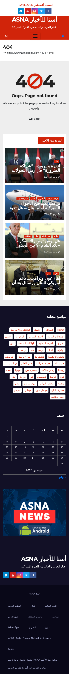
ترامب (23, 350)
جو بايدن (9, 356)
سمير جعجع (31, 370)
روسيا (61, 370)
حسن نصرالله (43, 363)
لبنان (56, 161)
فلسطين (41, 376)
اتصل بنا (32, 627)
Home (50, 52)
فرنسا (53, 376)
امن (12, 343)
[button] (7, 36)
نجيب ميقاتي (57, 397)
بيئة (32, 350)
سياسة (55, 616)
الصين (8, 336)
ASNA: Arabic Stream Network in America (29, 638)
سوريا (18, 370)
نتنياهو (17, 390)
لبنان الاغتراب (23, 199)
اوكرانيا (60, 350)
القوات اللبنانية (46, 343)
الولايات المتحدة (52, 199)
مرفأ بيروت (30, 383)
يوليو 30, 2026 (50, 177)
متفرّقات (28, 236)
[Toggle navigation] (35, 36)
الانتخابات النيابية (56, 336)
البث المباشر (50, 606)
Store (11, 649)
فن (31, 376)
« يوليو (62, 477)
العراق (61, 343)
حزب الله (59, 363)
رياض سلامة (47, 370)
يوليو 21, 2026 (50, 214)
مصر (17, 383)
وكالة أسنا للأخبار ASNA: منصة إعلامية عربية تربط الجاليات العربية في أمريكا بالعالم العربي (32, 663)
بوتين (40, 350)
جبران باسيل (24, 356)
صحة (8, 370)
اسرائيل (49, 329)
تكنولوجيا (39, 356)
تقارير (40, 199)
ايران (50, 350)
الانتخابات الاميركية (20, 329)
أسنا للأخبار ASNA (34, 19)
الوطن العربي (14, 606)
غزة (62, 376)
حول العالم (46, 236)
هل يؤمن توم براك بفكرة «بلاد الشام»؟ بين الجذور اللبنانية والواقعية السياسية (37, 245)
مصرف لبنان (57, 390)
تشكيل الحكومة (56, 356)
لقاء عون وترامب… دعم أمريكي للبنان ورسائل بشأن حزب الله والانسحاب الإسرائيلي (36, 285)
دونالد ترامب (10, 363)
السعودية (20, 336)
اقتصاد (37, 329)
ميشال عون (41, 390)
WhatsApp (13, 627)
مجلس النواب (47, 383)
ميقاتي (27, 390)
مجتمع (61, 383)
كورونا (22, 376)
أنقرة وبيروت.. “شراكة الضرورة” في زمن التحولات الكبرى (36, 170)
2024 (38, 593)
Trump (60, 329)
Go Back (34, 118)
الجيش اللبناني (36, 336)
